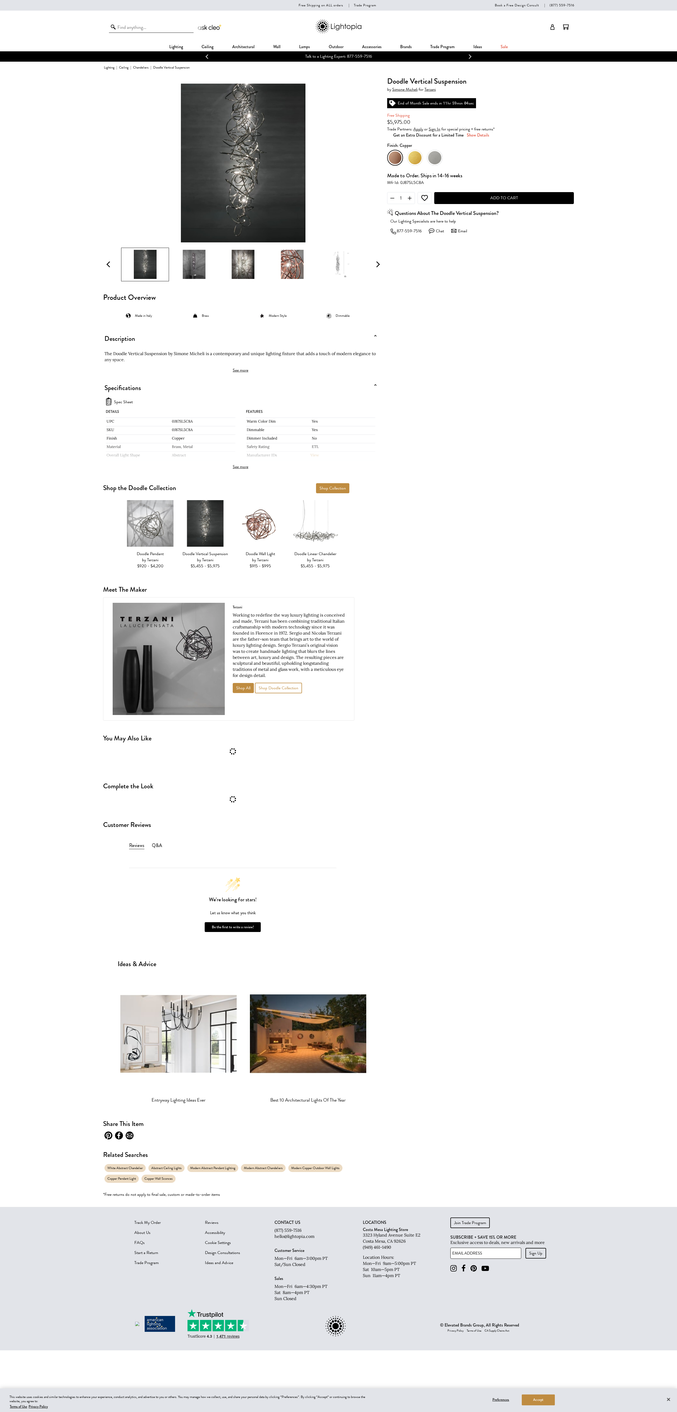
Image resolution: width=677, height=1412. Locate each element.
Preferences (500, 1399)
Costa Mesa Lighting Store (385, 1230)
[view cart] (566, 27)
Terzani (430, 90)
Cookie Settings (218, 1242)
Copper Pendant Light (121, 1178)
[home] (338, 32)
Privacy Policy (455, 1331)
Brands (406, 47)
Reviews (211, 1222)
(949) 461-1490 (377, 1247)
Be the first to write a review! (233, 927)
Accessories (372, 47)
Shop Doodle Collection (278, 688)
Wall (277, 47)
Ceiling (207, 47)
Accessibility (215, 1232)
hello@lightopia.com (294, 1236)
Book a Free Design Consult (517, 5)
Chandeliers (141, 67)
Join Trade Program (470, 1223)
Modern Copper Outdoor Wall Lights (315, 1167)
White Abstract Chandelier (125, 1167)
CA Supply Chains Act (496, 1331)
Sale (504, 47)
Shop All (243, 688)
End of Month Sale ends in (321, 56)
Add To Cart (504, 198)
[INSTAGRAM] (453, 1268)
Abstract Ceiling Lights (166, 1167)
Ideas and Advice (219, 1263)
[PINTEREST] (473, 1268)
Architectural (243, 47)
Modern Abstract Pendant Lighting (212, 1167)
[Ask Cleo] (210, 27)
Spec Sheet (123, 402)
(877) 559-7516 (562, 5)
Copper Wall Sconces (158, 1178)
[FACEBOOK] (463, 1268)
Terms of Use (474, 1331)
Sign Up (535, 1253)
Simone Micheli (405, 90)
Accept (538, 1399)
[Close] (668, 1399)
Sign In (434, 129)
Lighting (176, 47)
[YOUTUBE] (485, 1268)
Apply (418, 129)
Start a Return (146, 1253)
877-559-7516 (409, 231)
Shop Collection (332, 488)
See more (240, 370)
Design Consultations (222, 1253)
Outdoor (336, 47)
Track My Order (147, 1222)
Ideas (477, 47)
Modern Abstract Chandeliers (263, 1167)
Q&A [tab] (157, 845)
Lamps (304, 47)
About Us (142, 1232)
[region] (338, 1400)
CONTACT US (287, 1222)
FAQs (139, 1242)
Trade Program (365, 5)
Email (462, 231)
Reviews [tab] (136, 845)
